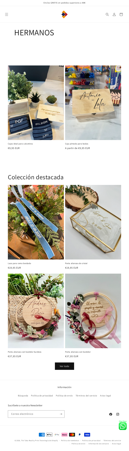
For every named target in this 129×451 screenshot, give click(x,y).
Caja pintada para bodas (76, 144)
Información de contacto (98, 444)
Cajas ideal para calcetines (20, 144)
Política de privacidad (42, 395)
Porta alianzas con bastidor (78, 352)
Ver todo (64, 366)
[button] (6, 14)
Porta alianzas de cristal (76, 263)
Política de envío (64, 395)
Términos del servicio (86, 395)
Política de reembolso (70, 440)
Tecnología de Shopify (49, 440)
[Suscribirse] (60, 414)
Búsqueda (23, 395)
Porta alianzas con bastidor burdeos (24, 352)
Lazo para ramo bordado (19, 263)
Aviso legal (105, 395)
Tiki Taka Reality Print (30, 440)
